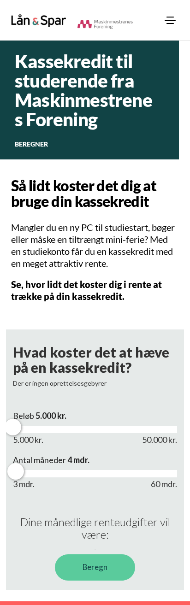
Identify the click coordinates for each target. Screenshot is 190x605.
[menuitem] (170, 20)
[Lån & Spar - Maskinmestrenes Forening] (38, 20)
